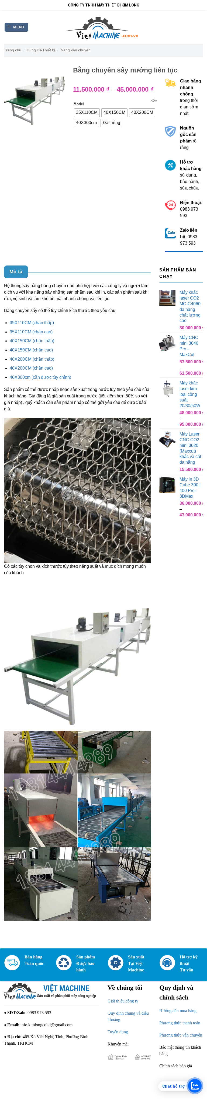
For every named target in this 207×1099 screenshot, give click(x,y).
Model (79, 104)
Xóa (154, 100)
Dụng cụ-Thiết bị (41, 50)
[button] (17, 27)
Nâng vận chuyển (76, 50)
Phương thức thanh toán (179, 1023)
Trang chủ (12, 50)
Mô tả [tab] (16, 271)
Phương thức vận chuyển (180, 1035)
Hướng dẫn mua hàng (177, 1010)
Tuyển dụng (118, 1032)
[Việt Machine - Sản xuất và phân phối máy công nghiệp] (104, 27)
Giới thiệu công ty (123, 1001)
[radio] (86, 113)
